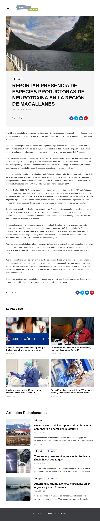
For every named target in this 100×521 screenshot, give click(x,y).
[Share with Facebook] (71, 118)
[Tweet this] (76, 118)
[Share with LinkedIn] (81, 118)
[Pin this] (86, 118)
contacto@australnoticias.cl (56, 513)
